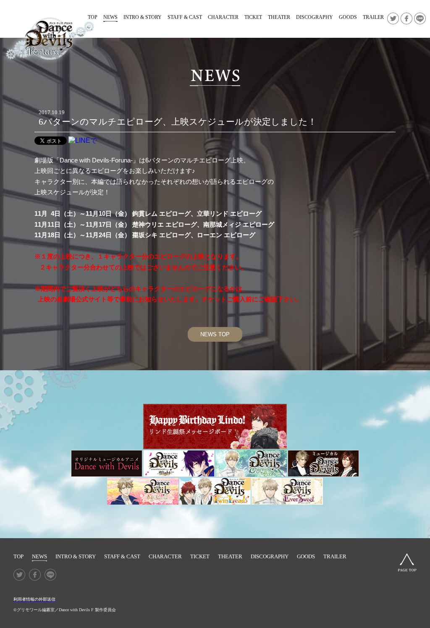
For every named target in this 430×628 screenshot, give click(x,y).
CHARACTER (223, 17)
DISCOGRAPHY (314, 17)
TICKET (253, 17)
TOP (18, 556)
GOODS (348, 17)
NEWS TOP (215, 334)
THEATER (279, 17)
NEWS (110, 17)
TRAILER (373, 17)
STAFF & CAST (185, 17)
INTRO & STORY (142, 17)
